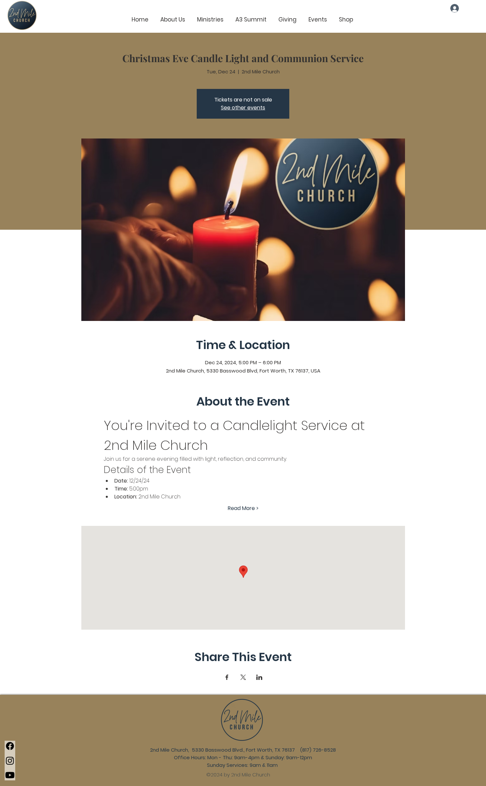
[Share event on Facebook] (227, 677)
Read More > (243, 508)
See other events (243, 107)
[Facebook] (10, 746)
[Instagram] (10, 760)
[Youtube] (10, 775)
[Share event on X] (243, 677)
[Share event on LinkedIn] (259, 677)
